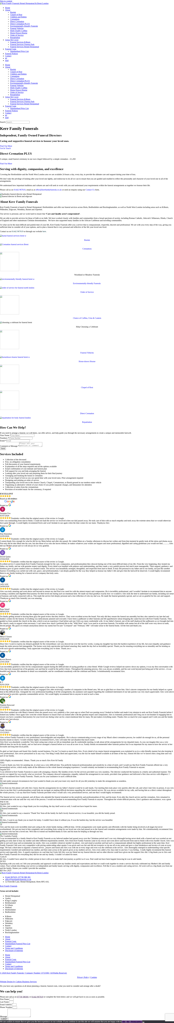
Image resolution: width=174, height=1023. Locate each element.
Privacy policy (136, 1022)
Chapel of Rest (16, 15)
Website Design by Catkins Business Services (18, 982)
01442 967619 (19, 190)
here (44, 231)
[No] (143, 1022)
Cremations (14, 19)
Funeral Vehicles (17, 28)
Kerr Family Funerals (8, 886)
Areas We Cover (11, 40)
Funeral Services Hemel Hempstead (24, 47)
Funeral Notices (11, 54)
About (7, 10)
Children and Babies (18, 17)
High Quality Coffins (18, 31)
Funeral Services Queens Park (22, 44)
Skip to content (6, 1)
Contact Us (90, 190)
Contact (8, 56)
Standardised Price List (19, 51)
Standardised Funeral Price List (17, 944)
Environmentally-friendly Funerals (24, 26)
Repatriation (15, 37)
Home (7, 8)
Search (2, 122)
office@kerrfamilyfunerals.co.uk (49, 190)
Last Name (4, 1002)
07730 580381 (23, 997)
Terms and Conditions (14, 948)
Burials (13, 12)
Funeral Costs (10, 49)
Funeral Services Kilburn (20, 42)
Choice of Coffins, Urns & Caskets (87, 318)
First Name (4, 999)
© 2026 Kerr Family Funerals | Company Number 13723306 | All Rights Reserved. (33, 973)
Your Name (5, 435)
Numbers (4, 438)
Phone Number (6, 1007)
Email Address (6, 1004)
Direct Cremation (17, 21)
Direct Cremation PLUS (20, 24)
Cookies (93, 977)
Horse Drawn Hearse (18, 33)
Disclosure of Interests (14, 950)
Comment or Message (9, 446)
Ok (124, 1022)
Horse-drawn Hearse (87, 361)
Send (3, 449)
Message (4, 1016)
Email (3, 441)
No (128, 1022)
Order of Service (17, 35)
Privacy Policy (83, 977)
